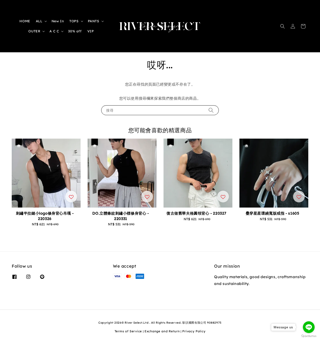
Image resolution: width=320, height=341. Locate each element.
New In (58, 21)
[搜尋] (211, 110)
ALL (39, 21)
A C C (54, 31)
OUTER (34, 31)
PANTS (93, 21)
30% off (75, 31)
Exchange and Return (162, 331)
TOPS (73, 21)
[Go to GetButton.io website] (308, 336)
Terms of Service (128, 331)
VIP (90, 31)
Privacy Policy (193, 331)
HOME (24, 21)
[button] (282, 26)
